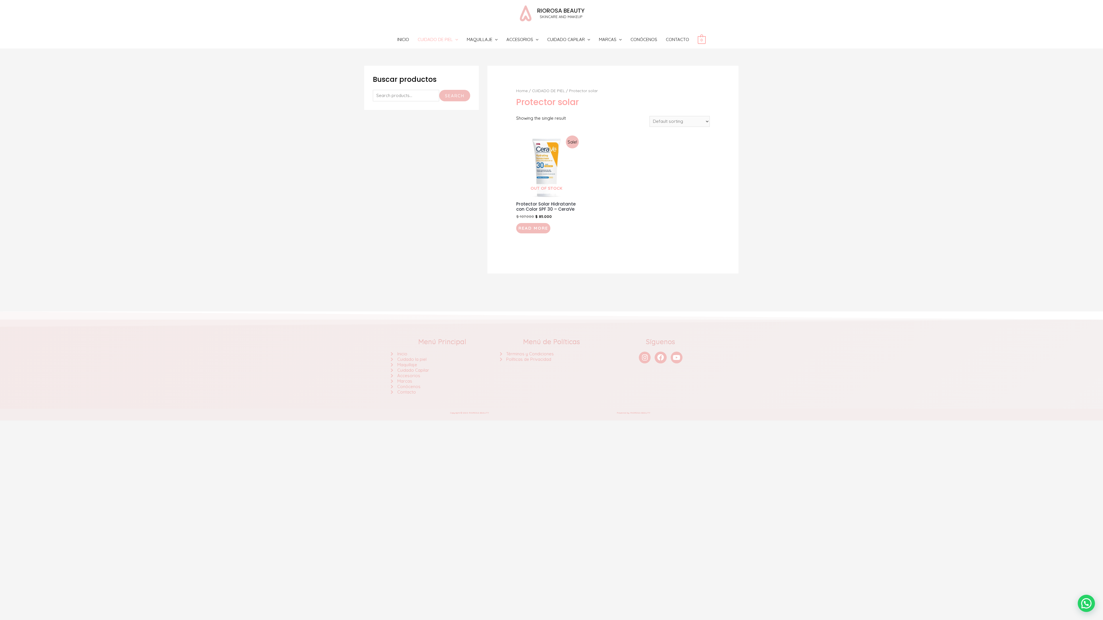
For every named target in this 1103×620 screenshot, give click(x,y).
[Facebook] (660, 357)
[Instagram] (645, 357)
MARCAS (607, 39)
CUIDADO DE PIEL (435, 39)
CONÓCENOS (643, 39)
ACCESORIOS (519, 39)
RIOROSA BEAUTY (561, 11)
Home (522, 90)
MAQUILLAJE (479, 39)
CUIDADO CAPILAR (566, 39)
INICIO (403, 39)
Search (454, 95)
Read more (533, 228)
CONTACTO (677, 39)
